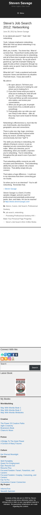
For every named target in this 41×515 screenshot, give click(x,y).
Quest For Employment (10, 463)
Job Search (22, 206)
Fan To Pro (5, 480)
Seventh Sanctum (8, 491)
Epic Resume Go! (8, 466)
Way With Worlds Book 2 (11, 410)
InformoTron (5, 489)
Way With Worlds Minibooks (12, 412)
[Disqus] (20, 258)
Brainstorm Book (7, 428)
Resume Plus (6, 468)
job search (10, 212)
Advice (8, 206)
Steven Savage (20, 3)
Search (3, 364)
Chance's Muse (7, 430)
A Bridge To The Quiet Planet (12, 441)
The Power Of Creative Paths (12, 423)
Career (14, 206)
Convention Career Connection (13, 482)
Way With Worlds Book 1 (11, 408)
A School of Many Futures (11, 443)
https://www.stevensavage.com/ (17, 202)
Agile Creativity (7, 426)
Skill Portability (7, 461)
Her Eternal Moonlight (9, 454)
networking (19, 212)
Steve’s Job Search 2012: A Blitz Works (21, 222)
